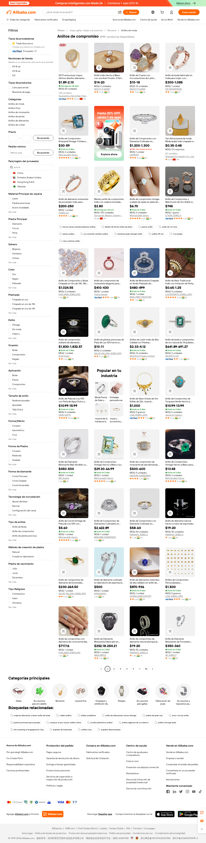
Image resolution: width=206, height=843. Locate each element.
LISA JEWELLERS (138, 415)
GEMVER (134, 155)
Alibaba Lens (21, 814)
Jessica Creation (173, 415)
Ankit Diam (64, 356)
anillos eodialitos (88, 715)
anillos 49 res (158, 234)
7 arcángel (177, 234)
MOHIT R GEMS (102, 89)
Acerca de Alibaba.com (18, 745)
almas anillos (68, 234)
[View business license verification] (132, 838)
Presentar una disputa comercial (142, 767)
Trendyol (137, 828)
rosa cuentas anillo (71, 241)
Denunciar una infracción (138, 788)
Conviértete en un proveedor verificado (180, 772)
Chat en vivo (132, 761)
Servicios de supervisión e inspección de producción (59, 778)
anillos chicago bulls (167, 722)
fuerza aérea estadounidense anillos (79, 227)
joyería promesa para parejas (27, 722)
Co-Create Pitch (14, 758)
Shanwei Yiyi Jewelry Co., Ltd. (179, 156)
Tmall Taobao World (87, 828)
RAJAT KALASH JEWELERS (107, 353)
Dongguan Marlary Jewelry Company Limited (109, 215)
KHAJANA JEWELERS (69, 294)
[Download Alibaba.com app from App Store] (165, 814)
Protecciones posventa (58, 770)
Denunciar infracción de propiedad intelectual (138, 781)
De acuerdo (43, 138)
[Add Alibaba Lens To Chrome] (52, 814)
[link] (202, 812)
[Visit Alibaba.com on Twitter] (181, 791)
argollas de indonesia (62, 730)
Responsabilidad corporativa (20, 764)
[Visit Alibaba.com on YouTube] (194, 791)
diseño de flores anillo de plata (118, 227)
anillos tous (86, 730)
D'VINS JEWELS (173, 215)
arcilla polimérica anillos (101, 722)
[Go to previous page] (101, 669)
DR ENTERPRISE (173, 89)
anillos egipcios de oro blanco (135, 722)
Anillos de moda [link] (129, 30)
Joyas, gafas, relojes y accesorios (86, 30)
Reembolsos (132, 773)
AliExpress (57, 828)
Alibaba (61, 30)
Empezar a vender (175, 758)
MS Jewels (64, 478)
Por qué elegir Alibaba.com (19, 752)
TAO (128, 828)
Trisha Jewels (101, 294)
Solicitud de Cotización (97, 758)
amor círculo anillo (180, 715)
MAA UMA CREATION (140, 297)
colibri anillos (65, 715)
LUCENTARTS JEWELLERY (178, 294)
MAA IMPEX (100, 655)
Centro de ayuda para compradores (137, 753)
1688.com (70, 828)
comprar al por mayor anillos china (65, 722)
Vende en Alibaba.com (177, 752)
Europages (149, 828)
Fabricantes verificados (98, 752)
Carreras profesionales (17, 770)
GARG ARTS (65, 415)
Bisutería (112, 30)
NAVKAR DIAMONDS (140, 475)
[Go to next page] (152, 669)
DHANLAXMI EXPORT (140, 596)
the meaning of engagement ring (28, 730)
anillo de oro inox (169, 227)
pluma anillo (147, 227)
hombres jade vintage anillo (129, 234)
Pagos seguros (53, 752)
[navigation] (30, 350)
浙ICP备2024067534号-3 (185, 838)
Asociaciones (173, 779)
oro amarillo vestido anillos (96, 234)
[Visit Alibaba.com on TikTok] (200, 791)
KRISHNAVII (100, 593)
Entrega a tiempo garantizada (60, 764)
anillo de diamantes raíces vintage (120, 715)
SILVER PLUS (172, 356)
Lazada (103, 828)
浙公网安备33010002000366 (155, 838)
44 (146, 669)
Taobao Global (116, 828)
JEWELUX (64, 213)
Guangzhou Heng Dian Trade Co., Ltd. (73, 96)
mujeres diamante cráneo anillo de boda (32, 715)
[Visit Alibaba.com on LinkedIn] (174, 791)
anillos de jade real (154, 715)
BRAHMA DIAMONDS (105, 537)
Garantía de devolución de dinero (62, 758)
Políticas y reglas (54, 785)
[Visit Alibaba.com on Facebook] (168, 791)
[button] (120, 12)
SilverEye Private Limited (142, 356)
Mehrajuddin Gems (68, 155)
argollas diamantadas (111, 730)
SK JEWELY (171, 655)
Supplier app (105, 814)
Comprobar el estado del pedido (182, 764)
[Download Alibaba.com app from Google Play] (189, 814)
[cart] (162, 12)
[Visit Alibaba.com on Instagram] (187, 791)
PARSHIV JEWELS (139, 534)
